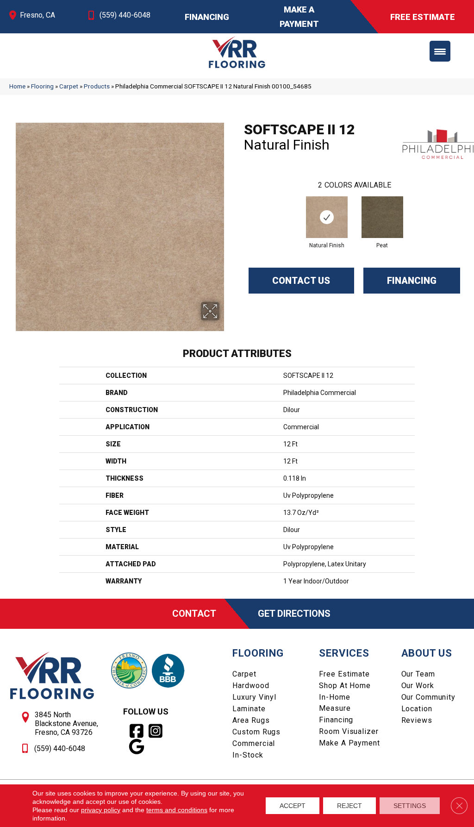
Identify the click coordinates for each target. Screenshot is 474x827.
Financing (412, 280)
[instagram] (156, 731)
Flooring (42, 86)
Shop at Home (345, 685)
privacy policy (100, 810)
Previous (239, 208)
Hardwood (250, 685)
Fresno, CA (37, 15)
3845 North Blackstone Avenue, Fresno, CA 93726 (66, 723)
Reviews (416, 720)
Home (17, 86)
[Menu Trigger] (440, 51)
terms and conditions (176, 810)
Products (97, 86)
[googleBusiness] (137, 747)
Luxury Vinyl (254, 697)
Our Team (418, 674)
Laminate (248, 708)
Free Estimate (344, 674)
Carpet (68, 86)
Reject (349, 805)
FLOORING (257, 653)
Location (416, 708)
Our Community (428, 697)
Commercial (253, 743)
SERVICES (344, 653)
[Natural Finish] (327, 217)
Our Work (417, 685)
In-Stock (247, 755)
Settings (409, 805)
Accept (293, 805)
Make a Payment (349, 743)
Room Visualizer (348, 731)
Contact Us (301, 280)
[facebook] (137, 731)
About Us (426, 653)
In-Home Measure (334, 703)
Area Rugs (250, 720)
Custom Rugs (256, 731)
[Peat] (382, 217)
